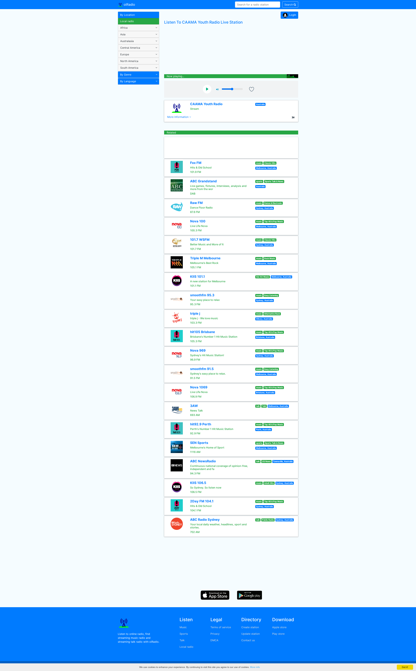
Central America (130, 47)
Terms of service (220, 627)
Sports (184, 633)
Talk (182, 640)
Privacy (215, 633)
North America (129, 61)
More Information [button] (178, 117)
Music (183, 627)
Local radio (127, 21)
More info (255, 667)
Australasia (127, 41)
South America (129, 67)
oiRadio (129, 5)
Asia (122, 34)
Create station (250, 627)
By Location (127, 14)
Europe (124, 54)
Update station (250, 633)
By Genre (125, 74)
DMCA (214, 640)
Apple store (279, 627)
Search (289, 4)
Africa (124, 27)
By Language (128, 81)
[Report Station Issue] (294, 117)
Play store (278, 633)
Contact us (248, 640)
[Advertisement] (137, 137)
